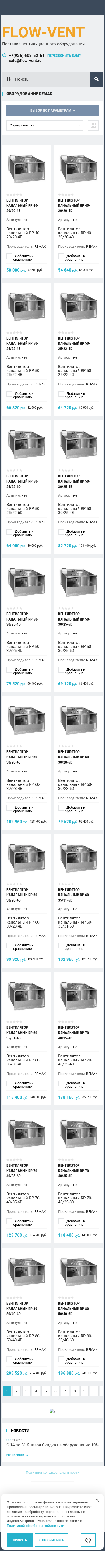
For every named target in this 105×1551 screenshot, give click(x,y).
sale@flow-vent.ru (25, 60)
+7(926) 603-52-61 (27, 55)
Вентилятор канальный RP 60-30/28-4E (22, 757)
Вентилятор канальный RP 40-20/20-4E (22, 205)
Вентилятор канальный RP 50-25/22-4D (74, 343)
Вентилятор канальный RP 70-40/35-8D (74, 1170)
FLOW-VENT (43, 32)
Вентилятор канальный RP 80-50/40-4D (22, 1308)
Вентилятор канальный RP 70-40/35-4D (74, 1032)
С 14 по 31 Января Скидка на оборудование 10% (52, 1445)
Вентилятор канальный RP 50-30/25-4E (74, 481)
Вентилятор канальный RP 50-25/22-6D (22, 481)
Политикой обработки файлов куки (35, 1526)
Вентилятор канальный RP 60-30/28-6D (74, 757)
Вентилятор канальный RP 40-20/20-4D (74, 205)
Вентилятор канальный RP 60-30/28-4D (22, 895)
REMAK (40, 246)
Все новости (15, 1455)
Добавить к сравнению (23, 257)
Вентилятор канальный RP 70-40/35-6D (22, 1170)
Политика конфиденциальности (52, 1472)
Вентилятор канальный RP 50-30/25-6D (74, 619)
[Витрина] (93, 125)
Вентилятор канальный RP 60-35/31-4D (22, 1032)
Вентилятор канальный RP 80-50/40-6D (74, 1308)
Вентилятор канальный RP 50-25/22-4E (22, 343)
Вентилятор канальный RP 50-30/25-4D (22, 619)
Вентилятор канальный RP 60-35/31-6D (74, 895)
